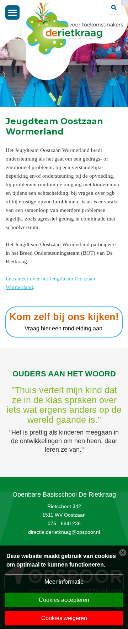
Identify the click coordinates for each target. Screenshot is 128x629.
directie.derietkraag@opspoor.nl (64, 532)
